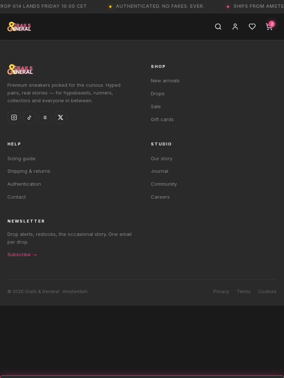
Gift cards (162, 119)
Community (164, 184)
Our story (161, 158)
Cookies (267, 291)
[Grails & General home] (19, 26)
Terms (244, 291)
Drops (158, 93)
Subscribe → (22, 254)
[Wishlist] (252, 26)
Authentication (24, 184)
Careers (160, 197)
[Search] (218, 26)
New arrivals (165, 80)
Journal (159, 171)
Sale (156, 106)
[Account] (235, 26)
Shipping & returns (28, 171)
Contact (16, 197)
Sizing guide (21, 158)
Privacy (221, 291)
